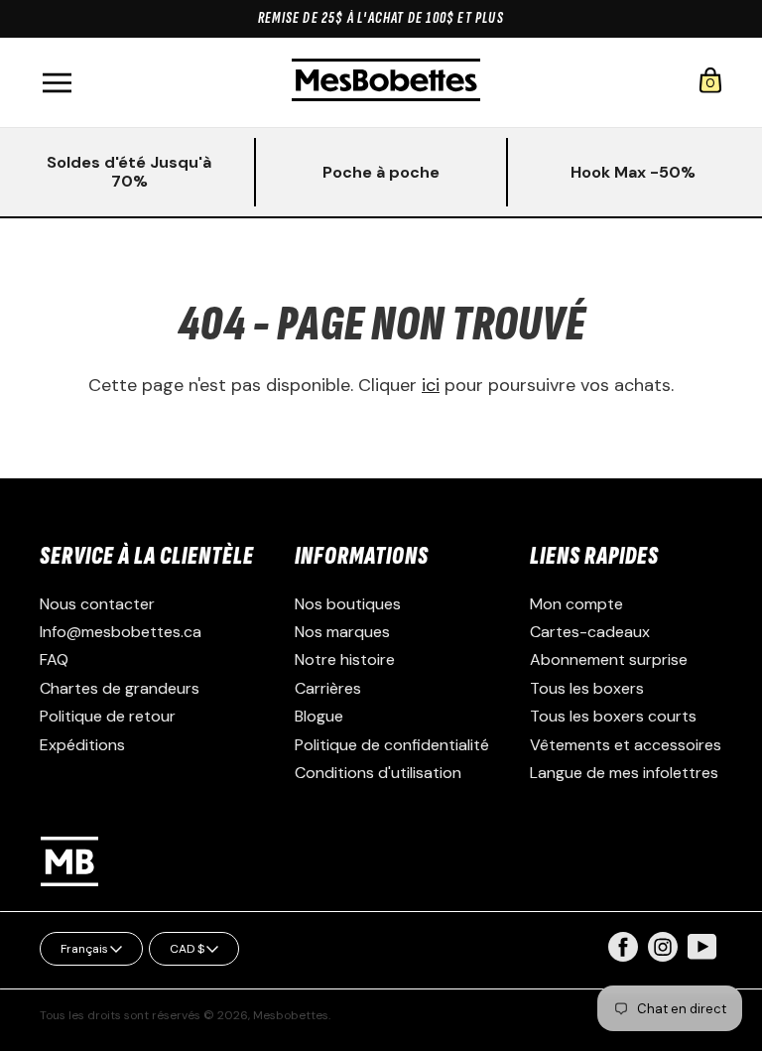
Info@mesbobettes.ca (120, 631)
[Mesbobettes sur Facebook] (623, 956)
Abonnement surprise (609, 659)
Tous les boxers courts (613, 716)
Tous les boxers (587, 688)
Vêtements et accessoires (625, 744)
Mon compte (576, 603)
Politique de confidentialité (392, 744)
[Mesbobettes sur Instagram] (663, 956)
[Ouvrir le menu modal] (56, 82)
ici (431, 385)
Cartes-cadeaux (590, 631)
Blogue (319, 716)
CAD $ (187, 949)
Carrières (328, 688)
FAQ (54, 659)
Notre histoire (345, 659)
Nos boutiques (348, 603)
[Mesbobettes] (386, 82)
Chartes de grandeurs (119, 688)
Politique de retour (108, 716)
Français (84, 949)
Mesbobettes (290, 1015)
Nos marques (342, 631)
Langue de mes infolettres (624, 772)
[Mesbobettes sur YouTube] (702, 945)
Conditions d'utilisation (378, 772)
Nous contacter (97, 603)
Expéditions (82, 744)
